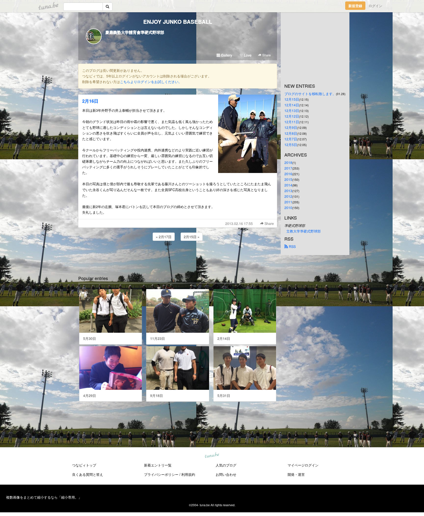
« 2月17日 (164, 236)
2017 (288, 168)
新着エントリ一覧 (158, 465)
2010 (288, 207)
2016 (288, 173)
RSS (292, 246)
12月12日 (291, 116)
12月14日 (291, 104)
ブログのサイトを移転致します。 (310, 93)
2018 (288, 162)
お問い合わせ (226, 474)
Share (266, 55)
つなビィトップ (84, 465)
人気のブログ (226, 465)
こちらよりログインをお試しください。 (151, 81)
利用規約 (188, 474)
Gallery (226, 55)
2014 (288, 185)
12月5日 (290, 144)
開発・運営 (296, 474)
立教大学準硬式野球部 (303, 231)
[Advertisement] (177, 255)
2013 (288, 190)
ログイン (375, 5)
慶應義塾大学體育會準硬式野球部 (134, 32)
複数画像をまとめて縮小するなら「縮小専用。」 (44, 497)
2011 (288, 201)
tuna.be (211, 455)
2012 (288, 196)
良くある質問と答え (87, 474)
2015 (288, 179)
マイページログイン (303, 465)
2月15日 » (191, 236)
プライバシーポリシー (161, 474)
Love (247, 55)
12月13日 (291, 110)
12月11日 (291, 121)
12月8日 (290, 133)
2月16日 (90, 101)
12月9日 (290, 127)
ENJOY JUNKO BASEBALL (177, 21)
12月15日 (291, 99)
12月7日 (290, 138)
